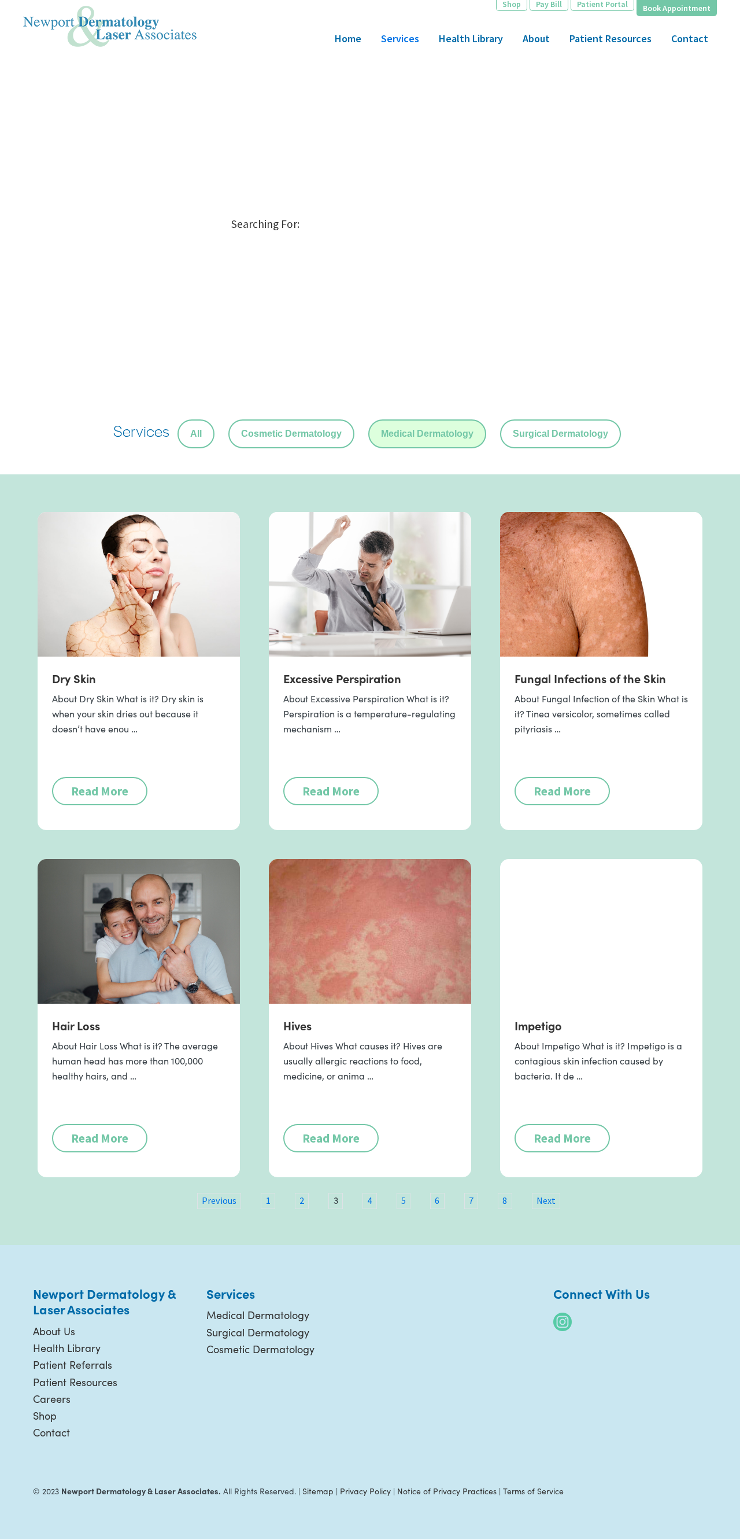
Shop (45, 1416)
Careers (52, 1399)
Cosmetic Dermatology (291, 434)
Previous (219, 1200)
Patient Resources (75, 1382)
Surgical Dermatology (560, 434)
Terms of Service (533, 1491)
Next (546, 1200)
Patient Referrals (72, 1365)
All (196, 434)
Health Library (67, 1348)
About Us (54, 1331)
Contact (51, 1432)
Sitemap (318, 1491)
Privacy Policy (365, 1491)
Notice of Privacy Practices (447, 1491)
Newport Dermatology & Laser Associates (110, 26)
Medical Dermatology (427, 434)
